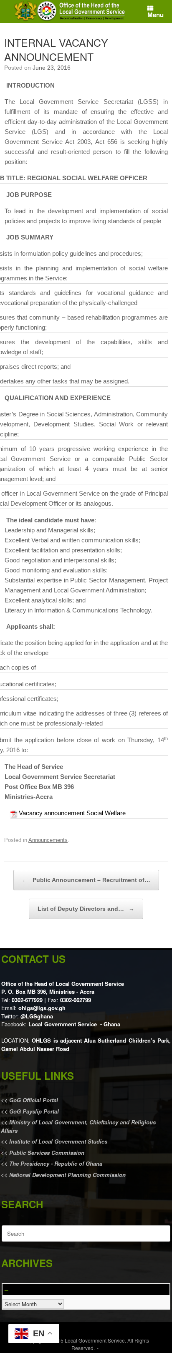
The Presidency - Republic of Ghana (55, 1163)
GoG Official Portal (33, 1100)
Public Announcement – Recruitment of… (86, 880)
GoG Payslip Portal (34, 1111)
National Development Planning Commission (67, 1175)
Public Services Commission (46, 1152)
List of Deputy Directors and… (86, 908)
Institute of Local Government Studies (57, 1141)
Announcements (48, 840)
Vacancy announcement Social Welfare (72, 812)
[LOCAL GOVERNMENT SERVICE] (70, 11)
